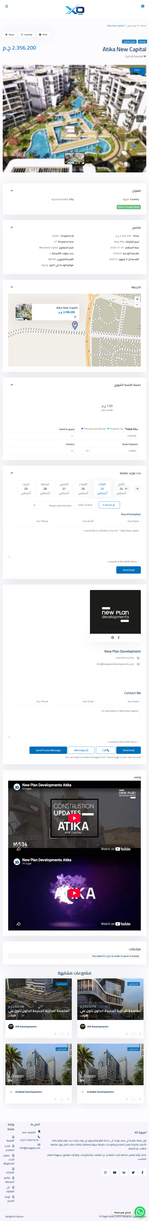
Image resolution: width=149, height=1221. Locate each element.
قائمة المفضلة (9, 1179)
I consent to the (122, 561)
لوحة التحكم (9, 1198)
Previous (126, 488)
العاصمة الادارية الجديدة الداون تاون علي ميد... (110, 1013)
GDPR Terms (130, 561)
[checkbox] (138, 561)
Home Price (132, 429)
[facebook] (142, 1172)
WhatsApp (80, 750)
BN (82, 1080)
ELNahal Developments (100, 1092)
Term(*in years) (66, 429)
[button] (9, 118)
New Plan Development (122, 651)
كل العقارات (10, 1189)
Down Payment (130, 444)
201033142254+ (124, 657)
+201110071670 (29, 1140)
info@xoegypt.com (30, 1148)
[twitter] (133, 1172)
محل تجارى (132, 26)
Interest (70, 444)
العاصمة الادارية (134, 56)
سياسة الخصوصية (14, 1216)
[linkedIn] (124, 1172)
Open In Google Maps (129, 207)
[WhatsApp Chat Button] (139, 1211)
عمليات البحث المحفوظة (8, 1159)
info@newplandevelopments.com (115, 664)
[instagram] (105, 1172)
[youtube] (114, 1172)
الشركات (10, 1172)
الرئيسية (10, 1140)
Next (137, 488)
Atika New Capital (66, 307)
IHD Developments (97, 1026)
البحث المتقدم (9, 1148)
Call (104, 750)
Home (143, 26)
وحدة (142, 41)
